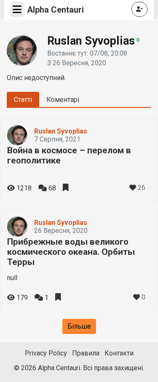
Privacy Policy (46, 353)
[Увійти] (139, 9)
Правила (85, 353)
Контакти (119, 353)
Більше (79, 326)
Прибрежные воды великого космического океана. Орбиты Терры (71, 252)
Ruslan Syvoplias (60, 131)
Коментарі (62, 100)
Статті (23, 100)
